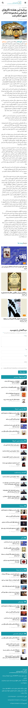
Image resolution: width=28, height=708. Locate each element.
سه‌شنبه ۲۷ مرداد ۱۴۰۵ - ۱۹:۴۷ (14, 401)
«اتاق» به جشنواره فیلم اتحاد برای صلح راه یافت (10, 529)
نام (26, 349)
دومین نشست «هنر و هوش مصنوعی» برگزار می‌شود (12, 644)
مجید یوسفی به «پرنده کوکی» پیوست (10, 457)
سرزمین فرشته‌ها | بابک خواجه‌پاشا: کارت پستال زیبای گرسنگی (11, 491)
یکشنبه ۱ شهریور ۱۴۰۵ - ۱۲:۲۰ (14, 589)
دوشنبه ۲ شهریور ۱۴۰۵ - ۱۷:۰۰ (14, 531)
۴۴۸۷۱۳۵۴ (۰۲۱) (12, 696)
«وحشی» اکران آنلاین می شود (12, 419)
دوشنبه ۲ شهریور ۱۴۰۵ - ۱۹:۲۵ (14, 557)
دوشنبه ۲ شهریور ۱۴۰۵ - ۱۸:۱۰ (14, 563)
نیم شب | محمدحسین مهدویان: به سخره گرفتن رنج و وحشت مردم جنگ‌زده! (11, 484)
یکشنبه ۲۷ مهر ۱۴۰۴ (22, 19)
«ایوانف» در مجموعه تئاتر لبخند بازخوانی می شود (11, 382)
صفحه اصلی (24, 7)
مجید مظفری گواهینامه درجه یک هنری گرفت (10, 388)
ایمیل (25, 355)
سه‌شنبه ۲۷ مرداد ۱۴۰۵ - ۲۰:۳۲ (14, 396)
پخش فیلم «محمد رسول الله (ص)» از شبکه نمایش (10, 574)
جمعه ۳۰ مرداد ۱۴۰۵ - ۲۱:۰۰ (14, 384)
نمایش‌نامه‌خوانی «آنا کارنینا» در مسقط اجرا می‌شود (15, 320)
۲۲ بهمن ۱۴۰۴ (16, 478)
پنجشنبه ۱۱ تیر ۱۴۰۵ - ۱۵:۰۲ (14, 446)
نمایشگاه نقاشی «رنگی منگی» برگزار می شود (10, 432)
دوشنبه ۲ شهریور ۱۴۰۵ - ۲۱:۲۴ (14, 428)
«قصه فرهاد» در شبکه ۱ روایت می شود (10, 580)
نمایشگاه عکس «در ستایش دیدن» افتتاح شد (11, 650)
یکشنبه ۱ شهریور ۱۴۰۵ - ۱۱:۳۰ (14, 595)
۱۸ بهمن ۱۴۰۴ (16, 487)
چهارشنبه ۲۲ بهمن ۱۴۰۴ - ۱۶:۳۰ (14, 452)
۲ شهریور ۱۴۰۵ (23, 270)
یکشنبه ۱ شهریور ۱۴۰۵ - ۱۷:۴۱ (14, 581)
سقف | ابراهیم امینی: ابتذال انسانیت (10, 451)
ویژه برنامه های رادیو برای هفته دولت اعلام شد (10, 587)
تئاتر (20, 7)
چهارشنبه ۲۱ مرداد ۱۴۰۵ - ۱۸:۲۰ (14, 466)
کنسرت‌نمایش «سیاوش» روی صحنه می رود (10, 463)
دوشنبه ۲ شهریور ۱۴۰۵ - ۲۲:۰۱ (14, 420)
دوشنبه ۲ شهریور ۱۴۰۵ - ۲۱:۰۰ (14, 434)
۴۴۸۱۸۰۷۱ (21, 696)
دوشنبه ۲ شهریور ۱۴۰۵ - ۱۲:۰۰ (14, 577)
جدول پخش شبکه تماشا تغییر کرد (11, 445)
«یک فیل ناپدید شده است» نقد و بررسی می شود (14, 268)
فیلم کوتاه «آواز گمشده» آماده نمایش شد (10, 523)
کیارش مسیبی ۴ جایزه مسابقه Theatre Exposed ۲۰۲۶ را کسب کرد (10, 656)
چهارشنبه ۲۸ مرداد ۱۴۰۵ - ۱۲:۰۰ (14, 390)
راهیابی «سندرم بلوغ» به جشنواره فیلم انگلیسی (10, 413)
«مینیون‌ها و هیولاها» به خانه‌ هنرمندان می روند (12, 394)
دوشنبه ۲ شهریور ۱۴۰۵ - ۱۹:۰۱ (14, 525)
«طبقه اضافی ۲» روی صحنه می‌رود (11, 399)
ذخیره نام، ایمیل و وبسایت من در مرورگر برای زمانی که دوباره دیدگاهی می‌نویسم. (15, 368)
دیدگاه (25, 335)
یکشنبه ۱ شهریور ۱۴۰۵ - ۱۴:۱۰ (14, 659)
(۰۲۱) (18, 696)
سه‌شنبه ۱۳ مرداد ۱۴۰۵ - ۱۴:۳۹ (14, 458)
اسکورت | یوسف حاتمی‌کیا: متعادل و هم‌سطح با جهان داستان (11, 497)
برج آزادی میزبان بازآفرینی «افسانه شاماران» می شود (14, 294)
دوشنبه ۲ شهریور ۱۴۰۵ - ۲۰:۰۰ (14, 647)
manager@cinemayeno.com (15, 700)
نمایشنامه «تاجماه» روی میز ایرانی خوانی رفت (11, 561)
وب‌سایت (25, 361)
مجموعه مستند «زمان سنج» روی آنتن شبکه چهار (10, 593)
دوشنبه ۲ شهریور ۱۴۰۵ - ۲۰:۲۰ (14, 551)
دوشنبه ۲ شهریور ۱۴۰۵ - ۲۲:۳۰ (14, 416)
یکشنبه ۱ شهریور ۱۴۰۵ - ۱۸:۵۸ (14, 653)
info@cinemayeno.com (16, 703)
